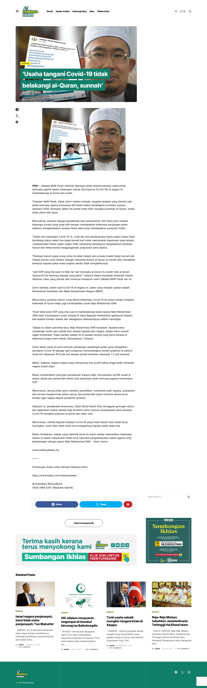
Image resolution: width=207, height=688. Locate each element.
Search (188, 497)
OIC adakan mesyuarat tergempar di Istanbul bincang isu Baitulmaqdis (79, 621)
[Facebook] (176, 672)
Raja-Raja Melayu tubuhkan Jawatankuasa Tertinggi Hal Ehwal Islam (170, 621)
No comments (25, 647)
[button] (17, 11)
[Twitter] (182, 672)
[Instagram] (189, 672)
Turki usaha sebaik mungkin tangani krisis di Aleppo (125, 621)
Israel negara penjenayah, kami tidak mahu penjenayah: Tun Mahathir (35, 620)
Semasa (25, 63)
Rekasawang (27, 682)
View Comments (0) (84, 523)
